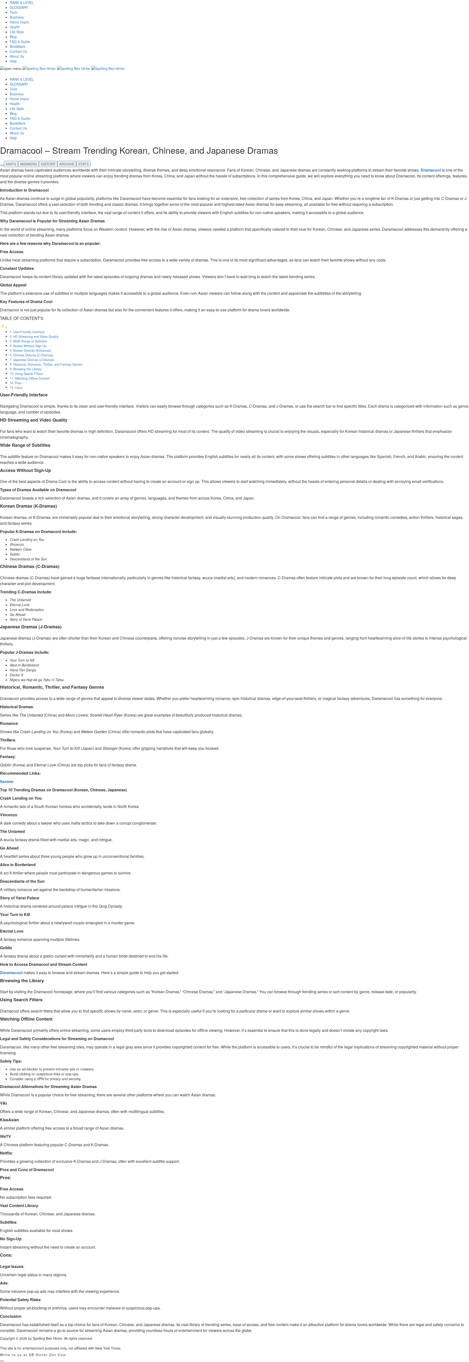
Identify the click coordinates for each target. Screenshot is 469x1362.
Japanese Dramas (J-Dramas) (33, 360)
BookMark (17, 46)
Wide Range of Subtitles (30, 341)
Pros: (18, 383)
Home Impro (19, 22)
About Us (17, 56)
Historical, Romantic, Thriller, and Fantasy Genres (47, 364)
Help (13, 61)
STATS (83, 164)
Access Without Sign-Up (29, 346)
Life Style (17, 31)
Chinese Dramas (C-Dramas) (33, 355)
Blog (13, 36)
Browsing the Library (27, 369)
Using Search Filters (29, 373)
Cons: (19, 387)
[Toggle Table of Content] (3, 327)
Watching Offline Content (32, 378)
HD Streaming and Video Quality (35, 336)
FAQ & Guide (20, 41)
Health (15, 26)
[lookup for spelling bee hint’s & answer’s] (2, 165)
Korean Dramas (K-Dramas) (32, 350)
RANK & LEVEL (22, 2)
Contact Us (18, 51)
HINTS (11, 164)
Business (17, 17)
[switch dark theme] (2, 1361)
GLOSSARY (19, 7)
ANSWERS (28, 164)
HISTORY (48, 164)
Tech (13, 12)
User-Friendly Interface (28, 332)
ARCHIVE (66, 164)
